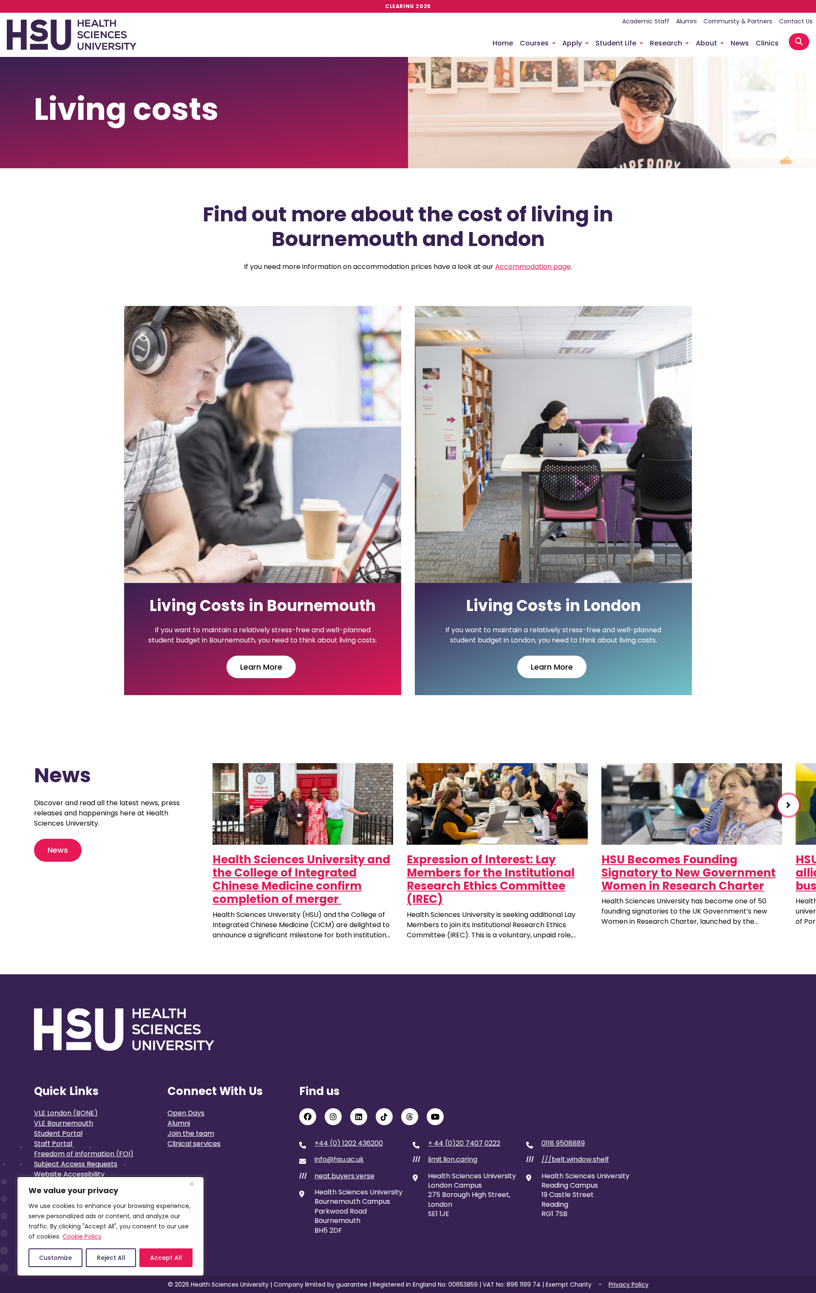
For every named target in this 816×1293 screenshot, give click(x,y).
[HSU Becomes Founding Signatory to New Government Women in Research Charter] (691, 803)
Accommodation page (533, 267)
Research (666, 43)
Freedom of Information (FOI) (83, 1154)
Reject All (111, 1257)
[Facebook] (307, 1116)
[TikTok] (384, 1116)
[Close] (195, 1184)
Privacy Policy (629, 1284)
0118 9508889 (563, 1143)
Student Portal (58, 1133)
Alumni (686, 21)
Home (503, 43)
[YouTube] (435, 1116)
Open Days (185, 1113)
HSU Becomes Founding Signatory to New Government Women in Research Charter (688, 873)
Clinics (767, 43)
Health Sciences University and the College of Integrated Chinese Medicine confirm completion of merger (301, 879)
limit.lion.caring (452, 1159)
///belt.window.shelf (575, 1159)
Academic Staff (645, 21)
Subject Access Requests (75, 1164)
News (740, 43)
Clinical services (194, 1144)
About (706, 43)
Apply (572, 43)
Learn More (261, 667)
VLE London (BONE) (66, 1113)
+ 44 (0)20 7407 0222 (464, 1143)
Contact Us (796, 21)
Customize (55, 1257)
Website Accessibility (69, 1174)
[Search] (799, 41)
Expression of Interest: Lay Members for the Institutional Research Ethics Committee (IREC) (491, 879)
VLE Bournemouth (63, 1123)
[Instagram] (333, 1116)
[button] (788, 805)
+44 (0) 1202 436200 (348, 1143)
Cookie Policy (82, 1236)
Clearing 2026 (408, 6)
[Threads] (409, 1116)
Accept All (166, 1257)
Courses (534, 43)
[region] (110, 1226)
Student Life (615, 43)
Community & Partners (737, 21)
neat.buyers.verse (344, 1176)
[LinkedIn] (358, 1116)
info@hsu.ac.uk (339, 1159)
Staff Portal (53, 1144)
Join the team (190, 1133)
